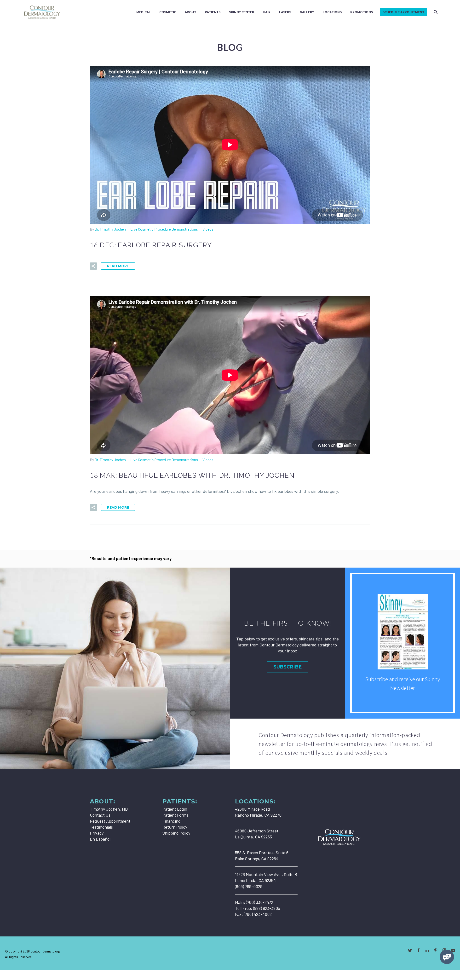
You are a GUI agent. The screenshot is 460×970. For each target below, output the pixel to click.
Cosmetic (167, 12)
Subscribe (287, 667)
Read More (118, 266)
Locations (332, 12)
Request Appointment (110, 821)
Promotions (361, 12)
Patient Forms (175, 815)
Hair (266, 12)
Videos (207, 229)
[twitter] (410, 950)
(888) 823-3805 (266, 908)
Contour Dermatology (45, 951)
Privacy (97, 833)
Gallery (307, 12)
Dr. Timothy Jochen (110, 229)
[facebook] (418, 950)
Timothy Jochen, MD (109, 809)
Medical (143, 12)
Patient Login (174, 809)
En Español (100, 839)
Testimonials (101, 827)
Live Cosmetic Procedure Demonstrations (164, 229)
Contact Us (100, 815)
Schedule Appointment (403, 12)
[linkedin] (427, 950)
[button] (93, 266)
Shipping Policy (176, 833)
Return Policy (174, 827)
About (190, 12)
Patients (212, 12)
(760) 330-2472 (259, 902)
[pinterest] (436, 950)
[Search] (435, 12)
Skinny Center (241, 12)
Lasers (285, 12)
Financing (171, 821)
